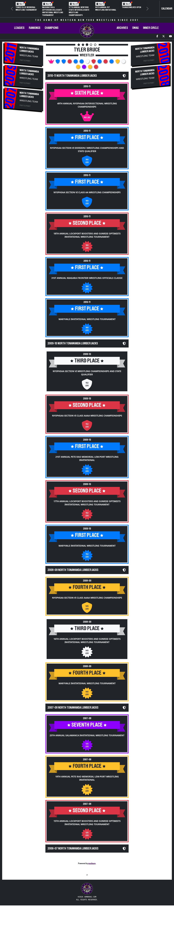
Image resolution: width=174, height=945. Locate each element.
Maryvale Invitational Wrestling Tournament (87, 319)
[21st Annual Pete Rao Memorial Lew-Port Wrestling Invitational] (100, 62)
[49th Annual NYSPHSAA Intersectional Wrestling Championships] (51, 62)
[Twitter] (163, 36)
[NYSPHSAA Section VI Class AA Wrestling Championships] (64, 62)
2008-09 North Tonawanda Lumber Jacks (73, 570)
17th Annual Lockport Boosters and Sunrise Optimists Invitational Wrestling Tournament (87, 503)
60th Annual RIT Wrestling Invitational (105, 8)
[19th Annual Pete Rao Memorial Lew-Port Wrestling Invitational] (90, 67)
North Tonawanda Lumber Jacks (29, 49)
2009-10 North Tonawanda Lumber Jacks (73, 343)
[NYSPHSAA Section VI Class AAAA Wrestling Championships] (94, 62)
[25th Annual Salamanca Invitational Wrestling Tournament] (84, 67)
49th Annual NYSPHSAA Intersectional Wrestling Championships (87, 105)
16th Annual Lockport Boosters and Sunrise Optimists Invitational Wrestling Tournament (87, 640)
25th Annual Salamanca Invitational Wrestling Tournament (87, 735)
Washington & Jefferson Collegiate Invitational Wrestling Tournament (52, 11)
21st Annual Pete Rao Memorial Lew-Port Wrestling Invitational (87, 458)
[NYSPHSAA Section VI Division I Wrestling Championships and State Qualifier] (58, 62)
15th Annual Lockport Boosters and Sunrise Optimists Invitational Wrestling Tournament (87, 823)
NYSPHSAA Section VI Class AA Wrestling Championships (87, 192)
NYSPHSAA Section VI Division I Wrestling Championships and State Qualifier (87, 149)
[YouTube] (170, 36)
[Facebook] (157, 36)
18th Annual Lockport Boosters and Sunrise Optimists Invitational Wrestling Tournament (87, 235)
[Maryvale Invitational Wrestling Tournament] (82, 62)
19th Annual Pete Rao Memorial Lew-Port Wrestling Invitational (87, 778)
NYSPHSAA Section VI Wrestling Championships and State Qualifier (87, 373)
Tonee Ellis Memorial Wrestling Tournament (26, 8)
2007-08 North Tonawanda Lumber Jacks (73, 707)
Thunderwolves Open (131, 7)
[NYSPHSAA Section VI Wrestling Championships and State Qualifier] (88, 62)
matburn (92, 863)
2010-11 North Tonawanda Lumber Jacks (72, 75)
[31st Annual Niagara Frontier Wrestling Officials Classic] (76, 62)
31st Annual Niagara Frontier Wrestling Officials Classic (87, 278)
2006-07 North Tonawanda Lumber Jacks (73, 848)
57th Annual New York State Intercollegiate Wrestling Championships (79, 11)
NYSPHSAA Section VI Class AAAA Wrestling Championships (87, 415)
